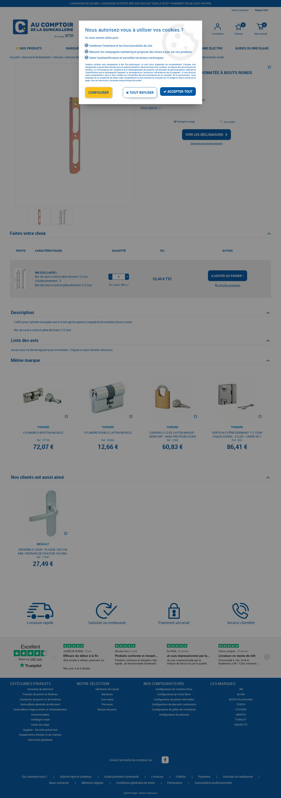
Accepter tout (180, 91)
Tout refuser (141, 92)
